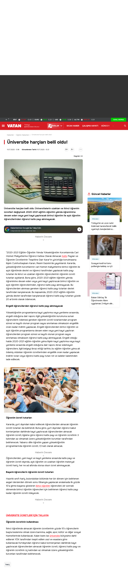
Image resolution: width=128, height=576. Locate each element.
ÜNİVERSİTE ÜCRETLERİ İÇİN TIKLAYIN (27, 515)
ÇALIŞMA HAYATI (90, 126)
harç (8, 564)
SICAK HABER (73, 126)
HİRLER (54, 126)
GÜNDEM (105, 126)
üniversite (55, 536)
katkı (33, 219)
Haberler (10, 135)
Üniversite (9, 208)
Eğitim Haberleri (22, 135)
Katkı (64, 256)
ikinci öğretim (43, 486)
